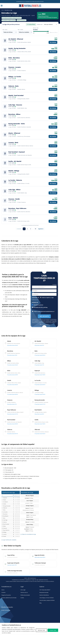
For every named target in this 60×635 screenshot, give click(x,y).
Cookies (22, 597)
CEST (13, 40)
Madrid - (15, 95)
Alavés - (14, 133)
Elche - (14, 58)
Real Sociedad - (16, 152)
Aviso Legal (22, 589)
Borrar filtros (54, 32)
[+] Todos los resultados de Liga (28, 534)
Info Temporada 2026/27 (45, 589)
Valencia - (13, 86)
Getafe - (17, 48)
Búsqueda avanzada (44, 592)
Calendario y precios (38, 305)
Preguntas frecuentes (6, 595)
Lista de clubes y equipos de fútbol (47, 600)
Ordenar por (40, 24)
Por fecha (5, 29)
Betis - (13, 218)
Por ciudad (20, 29)
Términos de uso (24, 592)
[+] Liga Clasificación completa (8, 540)
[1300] (47, 33)
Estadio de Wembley (5, 610)
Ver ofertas (53, 42)
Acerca (2, 589)
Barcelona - (14, 114)
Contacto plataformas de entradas (8, 597)
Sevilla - (14, 161)
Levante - (13, 142)
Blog (40, 603)
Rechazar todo (41, 630)
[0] (33, 33)
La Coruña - (15, 180)
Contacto (3, 592)
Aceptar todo (53, 630)
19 (35, 228)
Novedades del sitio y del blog (40, 307)
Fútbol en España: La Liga (47, 297)
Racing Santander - (16, 124)
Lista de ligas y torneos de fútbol (47, 597)
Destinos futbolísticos (44, 595)
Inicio (2, 10)
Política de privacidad (45, 324)
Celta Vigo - (15, 105)
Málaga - (14, 76)
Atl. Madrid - (15, 39)
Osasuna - (14, 67)
